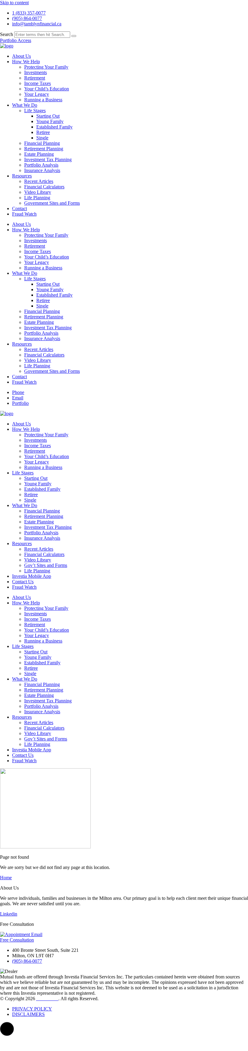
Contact (19, 208)
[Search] (73, 36)
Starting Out (48, 116)
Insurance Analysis (42, 170)
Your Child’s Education (46, 88)
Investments (35, 72)
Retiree (43, 132)
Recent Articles (38, 181)
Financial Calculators (44, 186)
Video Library (37, 192)
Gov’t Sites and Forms (45, 565)
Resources (22, 175)
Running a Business (43, 99)
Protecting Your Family (46, 67)
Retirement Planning (43, 148)
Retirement (34, 77)
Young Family (50, 121)
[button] (7, 1029)
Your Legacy (36, 94)
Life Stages (35, 110)
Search (6, 34)
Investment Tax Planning (48, 159)
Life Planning (37, 197)
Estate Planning (39, 154)
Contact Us (23, 581)
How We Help (26, 61)
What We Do (24, 105)
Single (42, 137)
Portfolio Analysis (41, 165)
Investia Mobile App (31, 576)
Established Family (54, 126)
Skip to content (14, 2)
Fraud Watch (24, 213)
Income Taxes (37, 83)
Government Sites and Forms (52, 203)
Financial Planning (42, 143)
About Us (21, 56)
